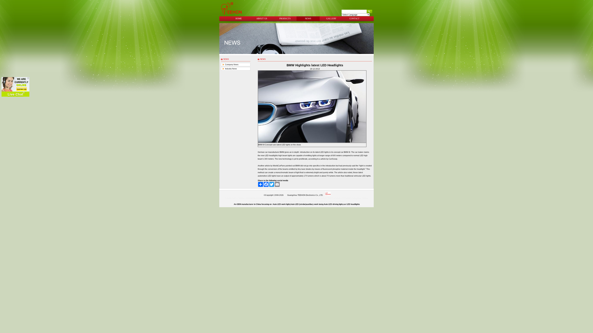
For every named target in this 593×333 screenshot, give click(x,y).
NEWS (308, 18)
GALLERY (331, 18)
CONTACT (354, 18)
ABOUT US (261, 18)
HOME (239, 18)
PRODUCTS (285, 18)
